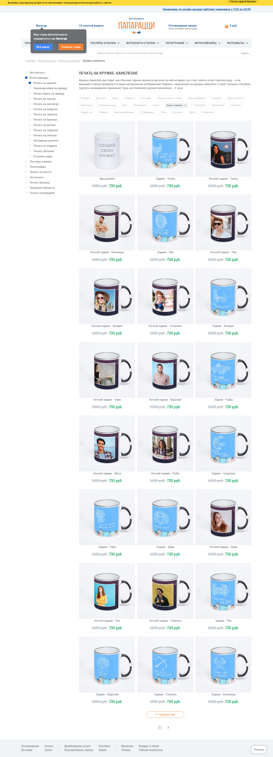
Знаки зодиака (174, 105)
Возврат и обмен (149, 746)
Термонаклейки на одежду (50, 88)
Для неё (100, 98)
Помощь (259, 749)
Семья (156, 105)
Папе (163, 112)
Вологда (41, 25)
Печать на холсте (41, 172)
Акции (102, 750)
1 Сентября (199, 105)
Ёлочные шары (42, 156)
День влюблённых (124, 112)
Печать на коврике (45, 145)
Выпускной (218, 105)
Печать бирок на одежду (48, 93)
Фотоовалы (235, 43)
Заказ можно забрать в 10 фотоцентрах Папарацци (130, 53)
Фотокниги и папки (140, 43)
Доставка (26, 750)
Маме (115, 98)
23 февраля (147, 112)
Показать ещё (167, 714)
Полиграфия (175, 43)
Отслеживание (30, 746)
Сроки (48, 750)
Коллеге (235, 105)
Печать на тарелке (45, 114)
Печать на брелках (45, 119)
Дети (192, 112)
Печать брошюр (40, 182)
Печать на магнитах (45, 104)
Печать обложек (43, 151)
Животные (86, 105)
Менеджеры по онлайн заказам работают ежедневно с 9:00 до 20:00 (207, 9)
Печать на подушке (45, 130)
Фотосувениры (206, 43)
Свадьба (216, 98)
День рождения (197, 98)
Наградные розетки (45, 140)
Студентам (207, 112)
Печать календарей (42, 193)
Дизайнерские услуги (77, 746)
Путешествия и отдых (170, 98)
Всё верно (43, 47)
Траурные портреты (42, 187)
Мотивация (140, 105)
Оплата (49, 746)
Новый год (86, 112)
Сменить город (71, 47)
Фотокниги (36, 177)
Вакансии (127, 746)
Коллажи (146, 98)
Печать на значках (45, 135)
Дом (125, 105)
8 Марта (85, 98)
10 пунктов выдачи (91, 25)
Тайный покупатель (151, 750)
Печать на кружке (44, 83)
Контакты (104, 746)
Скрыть (245, 53)
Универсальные (107, 105)
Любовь (103, 112)
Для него (178, 112)
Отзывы (126, 750)
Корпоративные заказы (78, 750)
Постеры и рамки (103, 43)
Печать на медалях (45, 109)
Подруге (129, 98)
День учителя (235, 98)
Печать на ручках (44, 125)
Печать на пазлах (44, 98)
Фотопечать (37, 72)
